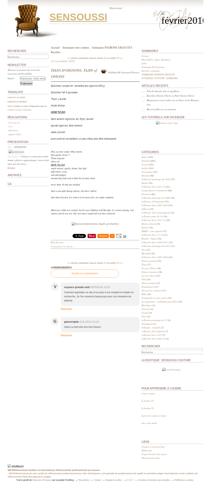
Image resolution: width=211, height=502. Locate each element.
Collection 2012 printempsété (155, 212)
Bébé (144, 294)
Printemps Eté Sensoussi (153, 67)
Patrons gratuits (149, 260)
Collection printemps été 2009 (156, 197)
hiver (11, 126)
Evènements (147, 171)
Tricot (144, 316)
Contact (11, 167)
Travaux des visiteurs (151, 290)
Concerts (146, 309)
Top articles (83, 479)
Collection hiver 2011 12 (153, 186)
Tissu (144, 264)
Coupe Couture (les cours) (154, 454)
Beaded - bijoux (149, 238)
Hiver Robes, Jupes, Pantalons (156, 59)
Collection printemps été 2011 (156, 245)
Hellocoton (147, 450)
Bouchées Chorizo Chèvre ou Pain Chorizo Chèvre (170, 95)
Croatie (145, 312)
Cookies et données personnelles (154, 479)
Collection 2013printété (153, 201)
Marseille (146, 253)
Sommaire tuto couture (75, 47)
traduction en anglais (16, 97)
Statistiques (147, 323)
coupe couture (148, 393)
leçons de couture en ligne (154, 415)
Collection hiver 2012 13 (153, 220)
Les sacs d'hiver (149, 268)
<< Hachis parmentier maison (82, 58)
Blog (10, 146)
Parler (144, 157)
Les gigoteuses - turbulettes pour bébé (159, 301)
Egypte (145, 227)
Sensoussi (146, 194)
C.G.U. (130, 479)
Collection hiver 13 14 (152, 234)
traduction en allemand (17, 101)
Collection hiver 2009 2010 (155, 205)
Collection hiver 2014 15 (153, 338)
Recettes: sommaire (151, 70)
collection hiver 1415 (152, 334)
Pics (143, 249)
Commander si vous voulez (154, 297)
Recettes (55, 52)
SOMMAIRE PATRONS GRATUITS (158, 74)
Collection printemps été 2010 (156, 179)
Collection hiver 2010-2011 (155, 242)
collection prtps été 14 (152, 216)
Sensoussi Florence (41, 479)
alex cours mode (149, 423)
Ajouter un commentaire (85, 273)
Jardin (145, 168)
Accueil (55, 47)
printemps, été (15, 122)
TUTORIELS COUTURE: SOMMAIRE (160, 78)
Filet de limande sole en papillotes (163, 91)
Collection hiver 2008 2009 (155, 257)
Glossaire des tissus (151, 457)
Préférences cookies (184, 479)
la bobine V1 (148, 400)
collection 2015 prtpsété (153, 331)
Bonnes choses (148, 223)
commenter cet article (62, 246)
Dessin (145, 182)
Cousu (145, 164)
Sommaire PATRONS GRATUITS (112, 47)
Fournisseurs (148, 286)
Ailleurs (145, 208)
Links (144, 63)
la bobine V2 (148, 408)
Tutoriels (146, 160)
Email (10, 78)
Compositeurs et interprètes (154, 190)
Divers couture (148, 283)
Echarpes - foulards (151, 327)
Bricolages (147, 305)
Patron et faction (149, 271)
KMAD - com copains (152, 231)
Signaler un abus (114, 479)
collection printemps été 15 (154, 320)
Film (144, 279)
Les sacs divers (148, 275)
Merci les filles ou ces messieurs (161, 109)
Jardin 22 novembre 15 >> (110, 58)
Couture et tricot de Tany (153, 446)
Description (13, 156)
